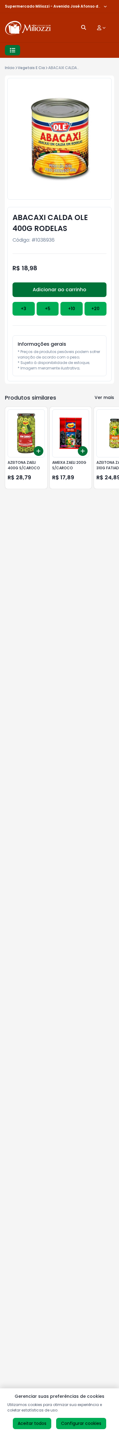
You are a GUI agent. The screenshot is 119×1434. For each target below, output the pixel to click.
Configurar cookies (81, 1423)
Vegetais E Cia (31, 67)
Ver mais (104, 397)
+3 (23, 309)
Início (10, 67)
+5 (47, 309)
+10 (71, 309)
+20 (95, 309)
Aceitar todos (32, 1423)
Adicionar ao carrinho (59, 289)
